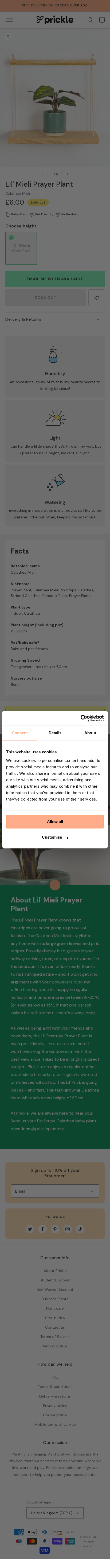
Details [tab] (55, 733)
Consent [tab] (20, 733)
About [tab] (90, 733)
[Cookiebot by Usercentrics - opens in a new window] (80, 718)
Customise (52, 837)
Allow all (55, 821)
